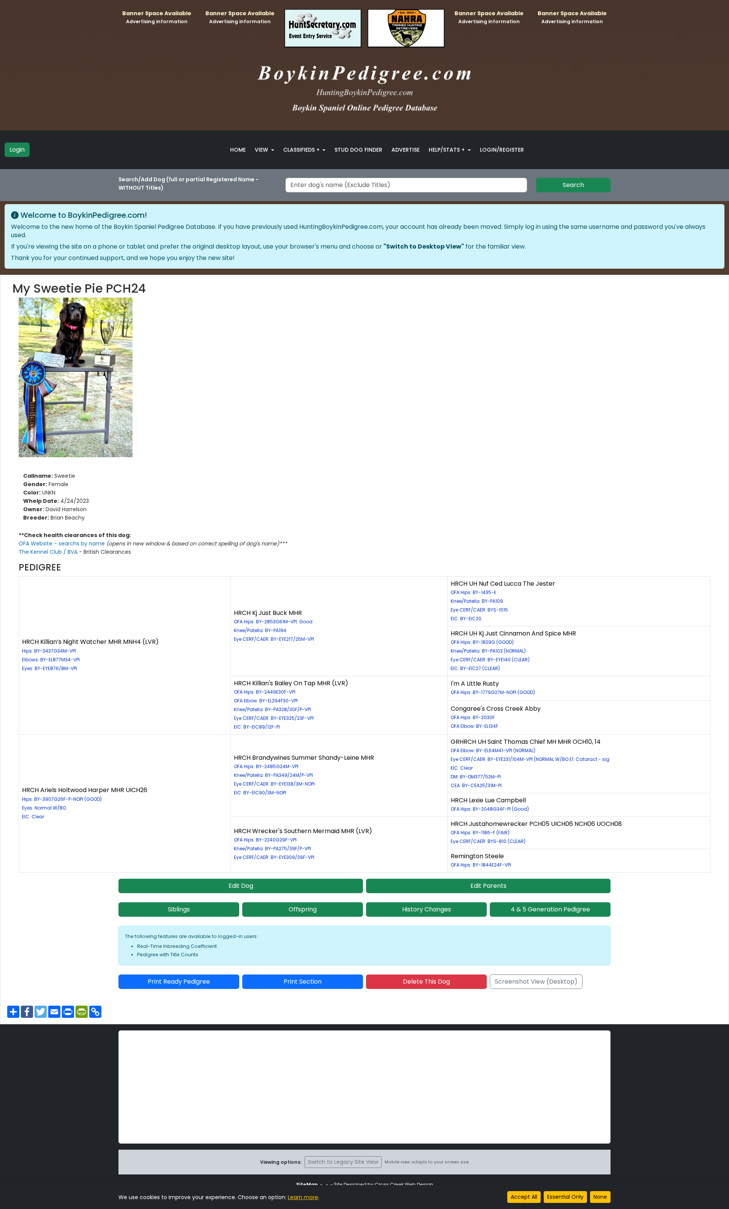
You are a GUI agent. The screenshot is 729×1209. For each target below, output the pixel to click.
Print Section (303, 981)
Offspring (303, 909)
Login (17, 149)
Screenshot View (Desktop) (536, 981)
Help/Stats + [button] (447, 150)
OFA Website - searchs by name (62, 543)
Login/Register (502, 150)
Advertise (405, 150)
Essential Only (565, 1197)
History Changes (426, 909)
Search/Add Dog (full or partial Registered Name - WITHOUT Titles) (188, 184)
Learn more (303, 1197)
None (600, 1197)
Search (573, 185)
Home (238, 150)
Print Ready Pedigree (179, 981)
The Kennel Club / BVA (49, 552)
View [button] (262, 150)
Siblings (179, 909)
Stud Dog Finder (358, 150)
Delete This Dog (426, 981)
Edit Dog (241, 885)
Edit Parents (488, 885)
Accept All (524, 1197)
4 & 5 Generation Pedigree (550, 909)
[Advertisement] (364, 1087)
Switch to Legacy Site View (343, 1162)
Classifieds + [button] (302, 150)
